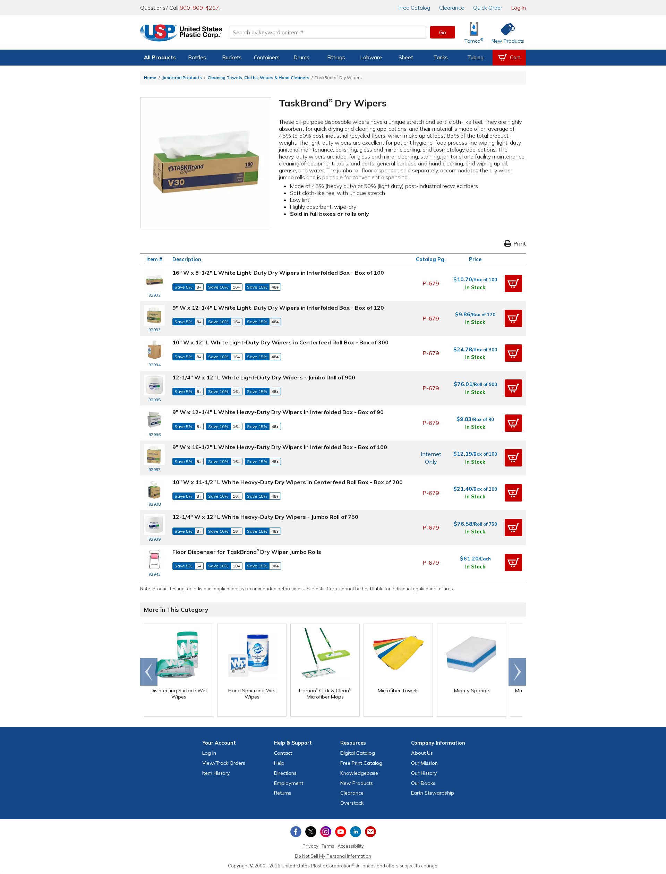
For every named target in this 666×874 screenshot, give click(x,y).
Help (279, 763)
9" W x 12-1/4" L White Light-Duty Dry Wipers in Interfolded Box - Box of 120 (278, 307)
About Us (422, 753)
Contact (283, 753)
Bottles (197, 57)
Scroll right (517, 672)
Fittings (336, 57)
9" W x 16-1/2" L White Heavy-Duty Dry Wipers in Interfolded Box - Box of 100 (279, 447)
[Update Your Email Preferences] (370, 832)
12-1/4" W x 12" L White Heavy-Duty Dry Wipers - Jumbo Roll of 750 (265, 516)
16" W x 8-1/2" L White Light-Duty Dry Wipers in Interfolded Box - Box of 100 (278, 272)
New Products (356, 783)
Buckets (232, 57)
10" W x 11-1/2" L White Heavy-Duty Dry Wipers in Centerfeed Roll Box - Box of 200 (287, 482)
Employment (288, 783)
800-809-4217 (199, 7)
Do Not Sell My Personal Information (333, 856)
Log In (518, 7)
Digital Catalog (357, 753)
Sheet (406, 57)
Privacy (310, 846)
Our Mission (424, 763)
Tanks (440, 57)
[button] (513, 283)
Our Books (423, 783)
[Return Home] (181, 33)
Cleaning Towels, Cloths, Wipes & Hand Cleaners (258, 77)
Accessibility (351, 846)
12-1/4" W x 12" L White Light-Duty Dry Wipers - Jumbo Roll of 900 (263, 377)
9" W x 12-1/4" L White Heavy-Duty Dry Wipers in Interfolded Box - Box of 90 (278, 412)
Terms (328, 846)
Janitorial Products (182, 77)
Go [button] (442, 32)
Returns (282, 793)
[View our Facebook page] (296, 832)
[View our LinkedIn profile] (355, 832)
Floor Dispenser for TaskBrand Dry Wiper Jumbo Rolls (246, 551)
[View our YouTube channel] (341, 832)
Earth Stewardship (432, 793)
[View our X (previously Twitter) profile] (311, 832)
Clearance (451, 7)
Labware (371, 57)
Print (519, 243)
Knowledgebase (359, 773)
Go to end (149, 672)
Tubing (475, 57)
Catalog (414, 7)
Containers (267, 57)
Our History (424, 773)
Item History (216, 773)
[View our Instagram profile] (326, 832)
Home (150, 77)
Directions (285, 773)
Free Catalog (361, 763)
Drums (301, 57)
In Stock (475, 287)
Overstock (352, 803)
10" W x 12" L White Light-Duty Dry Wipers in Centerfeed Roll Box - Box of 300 (280, 342)
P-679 (430, 283)
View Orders (223, 763)
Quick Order (487, 7)
